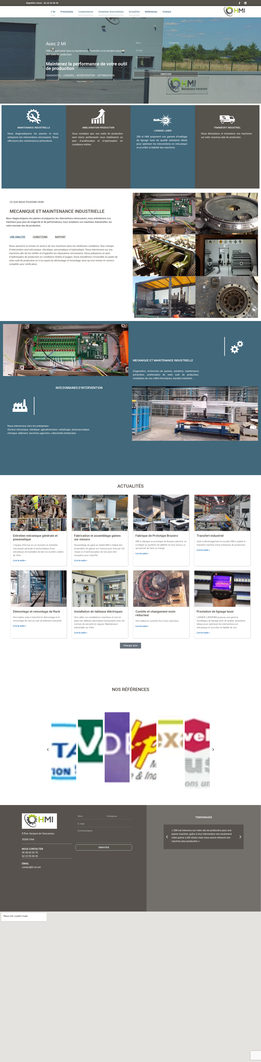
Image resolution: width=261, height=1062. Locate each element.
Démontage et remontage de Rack (36, 611)
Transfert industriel (210, 535)
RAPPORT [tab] (60, 237)
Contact (167, 11)
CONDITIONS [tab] (40, 237)
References (151, 11)
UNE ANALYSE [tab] (17, 237)
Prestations (67, 11)
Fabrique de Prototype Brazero (156, 535)
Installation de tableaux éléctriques (98, 611)
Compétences (85, 11)
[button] (130, 646)
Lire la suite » (19, 560)
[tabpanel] (65, 256)
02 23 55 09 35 (51, 3)
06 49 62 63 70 (30, 852)
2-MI (53, 11)
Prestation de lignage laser (215, 611)
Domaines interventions (111, 11)
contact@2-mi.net (31, 867)
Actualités (134, 11)
